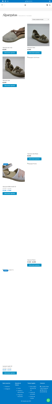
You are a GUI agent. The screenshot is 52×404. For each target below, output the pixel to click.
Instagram (7, 389)
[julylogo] (3, 5)
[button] (49, 1)
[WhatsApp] (8, 1)
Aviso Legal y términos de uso (33, 388)
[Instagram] (5, 1)
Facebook (7, 386)
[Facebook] (3, 1)
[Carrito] (47, 5)
